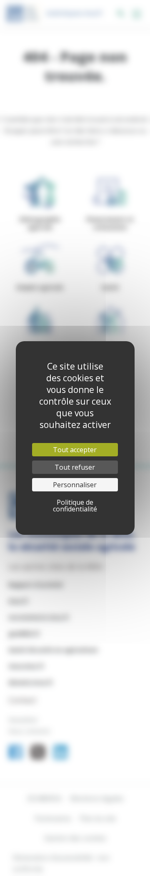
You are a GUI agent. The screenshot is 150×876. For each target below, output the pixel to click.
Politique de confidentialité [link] (75, 506)
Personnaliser (75, 484)
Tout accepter (75, 449)
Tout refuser (75, 467)
